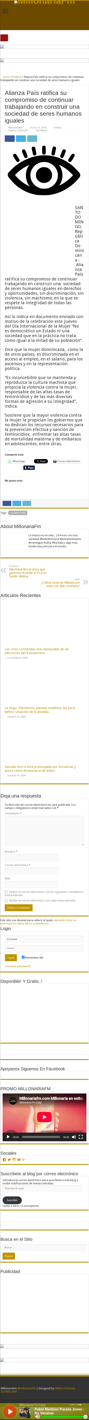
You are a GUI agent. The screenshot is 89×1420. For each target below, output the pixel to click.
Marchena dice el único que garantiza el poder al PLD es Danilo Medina (27, 571)
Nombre (11, 851)
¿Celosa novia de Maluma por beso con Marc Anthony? (60, 583)
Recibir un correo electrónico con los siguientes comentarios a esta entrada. (44, 893)
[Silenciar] (74, 1137)
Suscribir (12, 1200)
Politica (17, 76)
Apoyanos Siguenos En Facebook (32, 1068)
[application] (44, 1117)
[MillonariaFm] (44, 2)
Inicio (6, 76)
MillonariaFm (15, 127)
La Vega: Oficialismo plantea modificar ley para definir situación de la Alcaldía (40, 710)
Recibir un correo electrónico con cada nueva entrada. (42, 900)
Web (7, 878)
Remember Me (34, 957)
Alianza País (18, 513)
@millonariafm (26, 1388)
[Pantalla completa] (81, 1137)
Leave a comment (18, 130)
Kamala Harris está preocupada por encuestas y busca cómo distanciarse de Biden (40, 769)
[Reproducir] (8, 1137)
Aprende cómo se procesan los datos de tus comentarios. (38, 922)
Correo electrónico (17, 865)
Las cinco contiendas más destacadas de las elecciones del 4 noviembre (37, 651)
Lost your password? (18, 966)
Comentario (13, 813)
